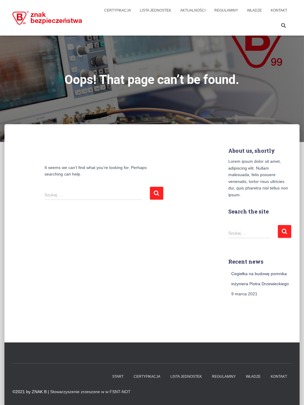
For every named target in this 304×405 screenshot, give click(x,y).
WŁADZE (254, 10)
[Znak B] (47, 17)
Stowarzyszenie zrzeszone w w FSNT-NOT (90, 391)
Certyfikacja (117, 10)
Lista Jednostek (155, 10)
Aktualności (192, 10)
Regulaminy (226, 10)
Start (118, 376)
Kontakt (279, 10)
